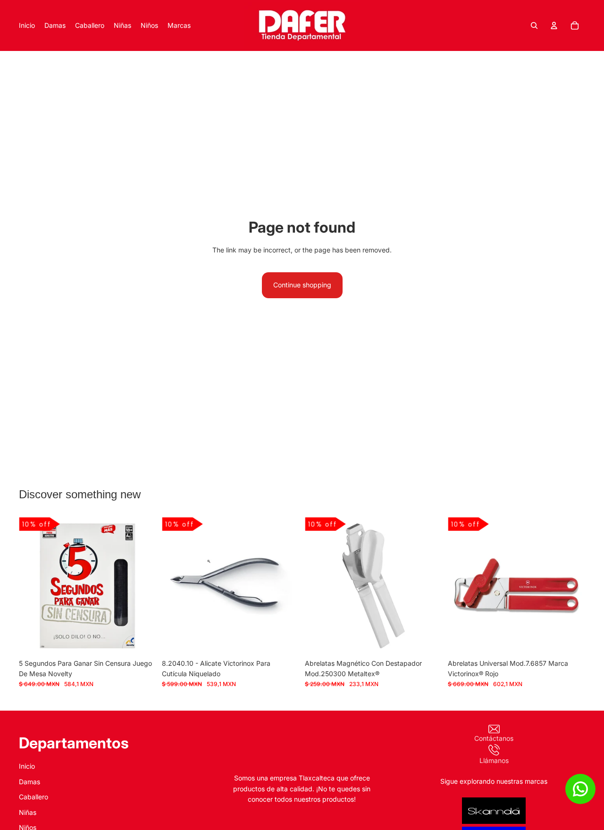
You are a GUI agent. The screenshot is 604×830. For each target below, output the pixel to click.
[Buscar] (534, 25)
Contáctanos (493, 738)
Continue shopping (302, 285)
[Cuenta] (554, 25)
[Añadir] (141, 639)
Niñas (27, 812)
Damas (29, 782)
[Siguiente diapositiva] (142, 585)
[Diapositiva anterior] (33, 585)
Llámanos (494, 760)
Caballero (33, 797)
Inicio (27, 766)
